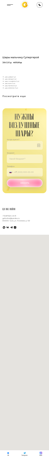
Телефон (11, 166)
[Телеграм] (11, 227)
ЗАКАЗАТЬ (24, 183)
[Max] (3, 227)
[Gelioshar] (15, 227)
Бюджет (10, 153)
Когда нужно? (13, 139)
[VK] (7, 227)
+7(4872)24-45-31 (9, 216)
